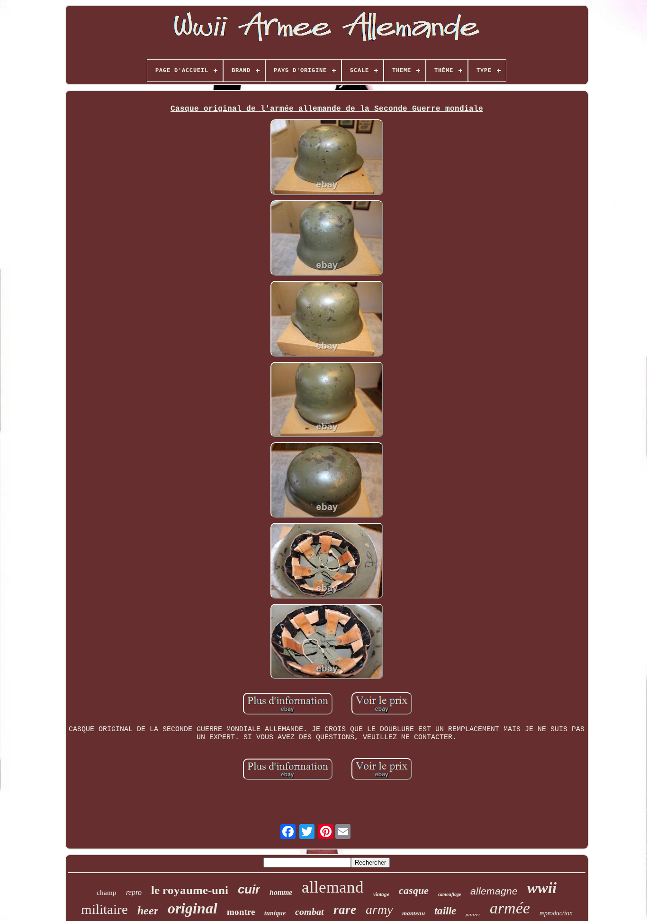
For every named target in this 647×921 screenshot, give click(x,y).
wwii (542, 887)
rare (344, 910)
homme (281, 892)
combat (309, 911)
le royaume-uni (189, 890)
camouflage (449, 894)
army (379, 909)
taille (445, 911)
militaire (104, 909)
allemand (333, 887)
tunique (275, 913)
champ (107, 892)
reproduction (556, 913)
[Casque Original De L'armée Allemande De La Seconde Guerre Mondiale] (326, 158)
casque (414, 890)
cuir (249, 889)
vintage (381, 894)
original (192, 908)
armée (510, 908)
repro (134, 892)
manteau (413, 913)
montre (241, 912)
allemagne (494, 890)
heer (147, 910)
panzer (473, 914)
